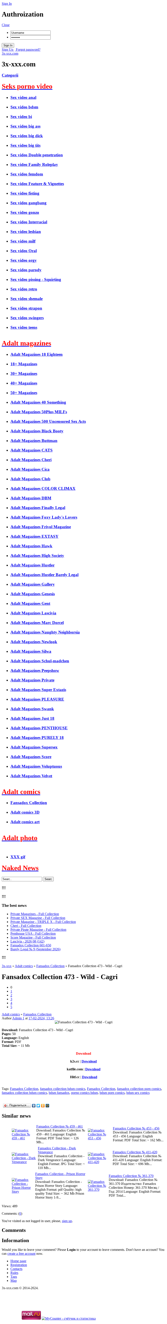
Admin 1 (18, 1018)
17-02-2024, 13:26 (41, 1018)
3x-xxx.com (10, 53)
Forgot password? (27, 49)
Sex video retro (23, 289)
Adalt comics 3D (25, 812)
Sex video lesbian (25, 231)
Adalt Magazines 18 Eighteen (36, 354)
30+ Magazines (23, 373)
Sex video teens (23, 327)
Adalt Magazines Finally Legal (37, 507)
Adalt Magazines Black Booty (36, 431)
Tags (13, 1276)
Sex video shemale (26, 298)
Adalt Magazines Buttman (33, 440)
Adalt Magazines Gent (30, 603)
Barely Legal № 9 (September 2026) (35, 949)
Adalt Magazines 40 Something (38, 402)
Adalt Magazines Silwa (30, 651)
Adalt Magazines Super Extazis (38, 689)
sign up (67, 1221)
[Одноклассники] (43, 1105)
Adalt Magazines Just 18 (32, 718)
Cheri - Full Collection (25, 926)
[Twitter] (38, 1105)
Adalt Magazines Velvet (31, 776)
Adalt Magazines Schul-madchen (39, 661)
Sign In (7, 3)
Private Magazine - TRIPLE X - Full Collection (43, 922)
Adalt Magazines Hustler (32, 565)
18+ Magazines (23, 364)
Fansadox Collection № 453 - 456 (136, 1128)
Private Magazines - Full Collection (34, 914)
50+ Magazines (23, 392)
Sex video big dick (26, 135)
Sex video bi (21, 116)
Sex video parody (26, 270)
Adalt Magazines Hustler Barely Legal (44, 574)
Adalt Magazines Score (30, 756)
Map (13, 1280)
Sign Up (8, 49)
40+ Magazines (23, 383)
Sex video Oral (23, 250)
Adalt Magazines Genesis (32, 594)
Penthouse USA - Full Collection (33, 933)
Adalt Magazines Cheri (31, 459)
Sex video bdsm (24, 107)
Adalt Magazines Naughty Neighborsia (45, 632)
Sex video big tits (25, 145)
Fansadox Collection (28, 802)
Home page (18, 1261)
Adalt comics (11, 1014)
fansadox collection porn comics (139, 1089)
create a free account (21, 1253)
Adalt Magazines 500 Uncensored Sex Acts (48, 421)
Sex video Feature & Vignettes (37, 183)
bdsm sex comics (138, 1093)
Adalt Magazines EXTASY (34, 536)
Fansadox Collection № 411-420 (135, 1152)
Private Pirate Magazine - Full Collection (38, 929)
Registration (18, 1265)
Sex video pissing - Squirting (35, 279)
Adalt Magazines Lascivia (33, 613)
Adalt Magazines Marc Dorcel (37, 622)
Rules (14, 1273)
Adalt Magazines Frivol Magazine (40, 527)
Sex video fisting (24, 193)
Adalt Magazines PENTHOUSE (39, 728)
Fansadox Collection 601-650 (30, 945)
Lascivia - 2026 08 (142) (27, 941)
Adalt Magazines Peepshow (34, 670)
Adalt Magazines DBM (30, 498)
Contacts (16, 1269)
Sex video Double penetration (36, 155)
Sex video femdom (26, 174)
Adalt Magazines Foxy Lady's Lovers (43, 517)
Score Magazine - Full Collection (33, 937)
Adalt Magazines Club (30, 479)
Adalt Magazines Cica (30, 469)
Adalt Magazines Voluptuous (36, 766)
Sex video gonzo (24, 212)
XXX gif (17, 857)
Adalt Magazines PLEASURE (37, 699)
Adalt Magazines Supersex (34, 747)
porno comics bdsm (84, 1093)
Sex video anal (23, 97)
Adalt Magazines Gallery (32, 584)
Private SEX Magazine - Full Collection (37, 918)
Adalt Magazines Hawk (31, 546)
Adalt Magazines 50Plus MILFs (38, 412)
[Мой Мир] (47, 1105)
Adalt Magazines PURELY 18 (37, 737)
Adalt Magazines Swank (32, 709)
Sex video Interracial (28, 222)
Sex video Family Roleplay (34, 164)
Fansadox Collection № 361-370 (131, 1176)
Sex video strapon (26, 308)
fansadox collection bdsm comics (62, 1089)
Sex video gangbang (28, 203)
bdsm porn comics (112, 1093)
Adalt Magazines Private (32, 680)
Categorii (10, 75)
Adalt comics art (25, 822)
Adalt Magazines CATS (31, 450)
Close (6, 25)
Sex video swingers (27, 317)
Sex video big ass (25, 126)
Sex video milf (22, 241)
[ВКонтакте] (34, 1105)
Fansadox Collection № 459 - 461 (59, 1126)
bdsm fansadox (59, 1093)
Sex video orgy (23, 260)
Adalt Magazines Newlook (33, 641)
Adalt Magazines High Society (37, 555)
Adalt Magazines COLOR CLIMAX (42, 488)
